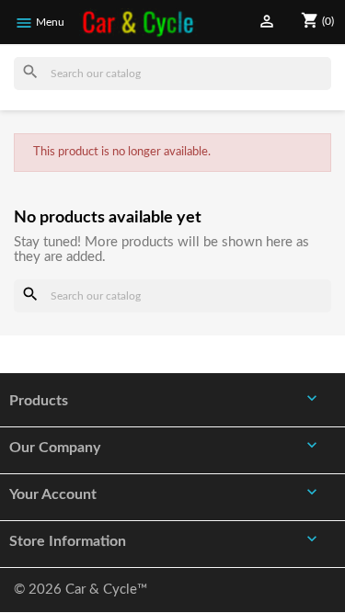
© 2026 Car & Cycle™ (80, 589)
